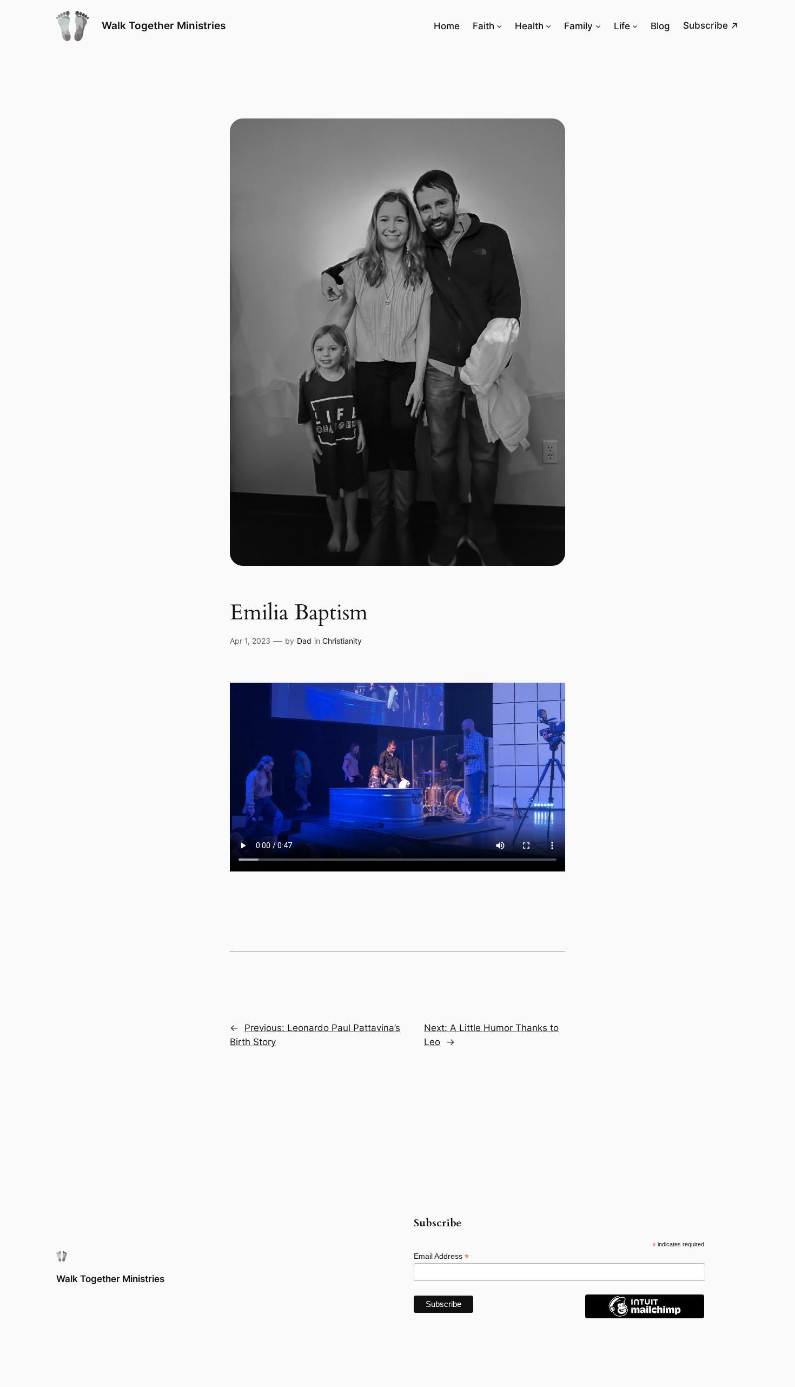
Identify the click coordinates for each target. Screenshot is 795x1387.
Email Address (441, 1256)
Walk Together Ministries (164, 25)
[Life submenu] (635, 26)
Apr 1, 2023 (250, 640)
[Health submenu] (548, 26)
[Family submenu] (598, 26)
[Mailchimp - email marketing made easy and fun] (644, 1315)
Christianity (342, 640)
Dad (304, 640)
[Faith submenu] (499, 26)
